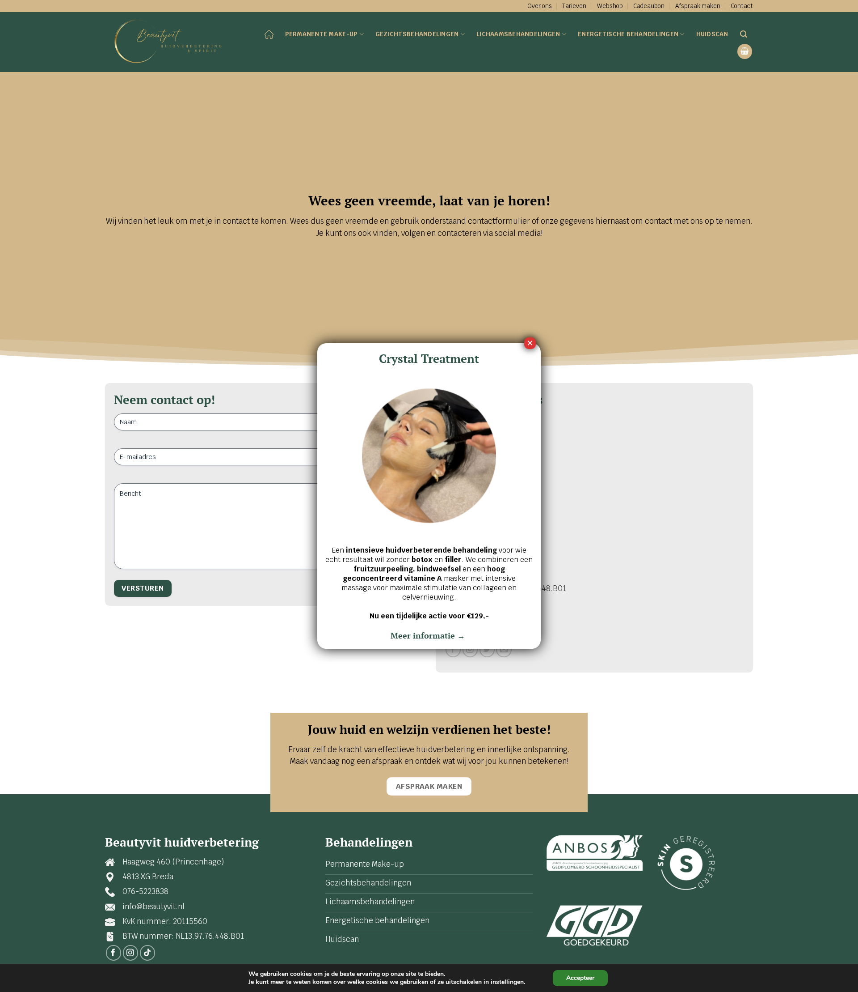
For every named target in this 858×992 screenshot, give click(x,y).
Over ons (539, 6)
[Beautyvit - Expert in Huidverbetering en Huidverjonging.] (171, 42)
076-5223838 (145, 891)
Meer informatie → (429, 635)
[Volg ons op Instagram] (470, 650)
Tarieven (574, 6)
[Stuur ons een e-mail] (504, 650)
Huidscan (712, 34)
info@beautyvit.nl (153, 906)
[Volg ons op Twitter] (487, 650)
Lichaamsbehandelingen (518, 34)
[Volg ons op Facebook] (453, 650)
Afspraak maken (697, 6)
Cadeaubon (649, 6)
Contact (742, 6)
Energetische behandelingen (628, 34)
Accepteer (580, 978)
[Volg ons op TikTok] (148, 953)
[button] (745, 51)
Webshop (610, 6)
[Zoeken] (743, 34)
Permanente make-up (321, 34)
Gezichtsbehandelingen (417, 34)
